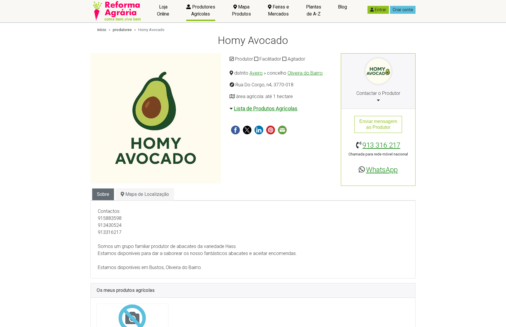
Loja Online (163, 10)
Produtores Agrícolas (203, 10)
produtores (122, 30)
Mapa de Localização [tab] (146, 194)
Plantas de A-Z (313, 10)
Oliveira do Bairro (305, 73)
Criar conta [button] (403, 9)
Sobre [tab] (103, 194)
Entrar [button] (380, 9)
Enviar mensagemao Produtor (378, 124)
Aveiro (256, 73)
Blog (342, 7)
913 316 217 (381, 145)
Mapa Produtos (241, 10)
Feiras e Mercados (278, 10)
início (101, 30)
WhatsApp (382, 170)
